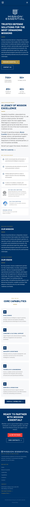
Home (2, 467)
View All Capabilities (14, 401)
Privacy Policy (15, 502)
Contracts (3, 477)
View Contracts (14, 440)
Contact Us (7, 67)
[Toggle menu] (27, 2)
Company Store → (5, 493)
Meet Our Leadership (7, 150)
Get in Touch (15, 435)
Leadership (4, 472)
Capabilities (4, 475)
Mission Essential (9, 62)
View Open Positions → (7, 491)
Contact (3, 480)
